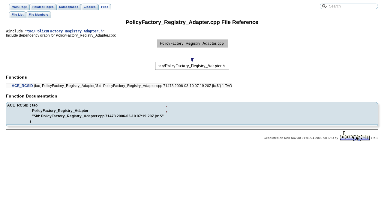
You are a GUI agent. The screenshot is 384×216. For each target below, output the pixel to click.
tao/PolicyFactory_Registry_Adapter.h (65, 31)
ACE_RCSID (22, 86)
